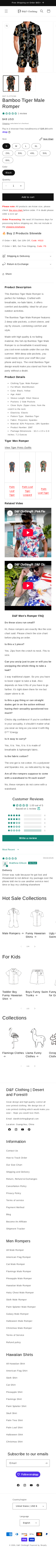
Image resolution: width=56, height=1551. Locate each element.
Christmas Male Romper (19, 1328)
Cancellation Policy (16, 1186)
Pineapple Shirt (14, 1392)
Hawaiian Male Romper (18, 1285)
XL (36, 146)
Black (9, 172)
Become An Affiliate (16, 1221)
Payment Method (15, 1207)
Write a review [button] (28, 838)
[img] (9, 858)
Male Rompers (11, 933)
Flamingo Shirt (14, 1399)
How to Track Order (16, 1157)
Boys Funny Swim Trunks (37, 993)
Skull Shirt (11, 1413)
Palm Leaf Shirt (14, 1427)
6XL (8, 160)
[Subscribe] (46, 1463)
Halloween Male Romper (19, 1321)
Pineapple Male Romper (19, 1278)
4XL (32, 153)
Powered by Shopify (38, 1545)
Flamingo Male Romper (18, 1271)
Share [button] (8, 274)
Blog (8, 1214)
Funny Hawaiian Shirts (35, 935)
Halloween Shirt (14, 1434)
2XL (8, 153)
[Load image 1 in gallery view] (11, 83)
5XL (45, 153)
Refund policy (13, 1342)
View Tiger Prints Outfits (18, 447)
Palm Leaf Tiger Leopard (27, 491)
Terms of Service (15, 1335)
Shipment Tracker (15, 1228)
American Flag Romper (18, 1257)
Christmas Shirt (14, 1441)
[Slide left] (21, 946)
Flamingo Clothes (13, 1052)
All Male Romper (15, 1250)
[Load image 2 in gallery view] (28, 83)
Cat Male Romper (15, 1264)
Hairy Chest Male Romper (20, 1292)
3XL (20, 153)
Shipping (6, 123)
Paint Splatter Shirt (16, 1406)
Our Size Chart (14, 1165)
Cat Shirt (11, 1385)
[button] (6, 11)
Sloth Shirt (11, 1377)
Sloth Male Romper (16, 1299)
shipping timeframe (15, 227)
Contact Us (12, 1150)
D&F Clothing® (22, 1545)
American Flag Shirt (16, 1370)
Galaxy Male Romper (17, 1314)
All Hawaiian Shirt (15, 1363)
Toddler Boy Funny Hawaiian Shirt (12, 995)
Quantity (6, 179)
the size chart (16, 210)
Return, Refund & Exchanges (21, 1179)
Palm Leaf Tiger (12, 491)
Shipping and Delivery (18, 1172)
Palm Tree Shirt (14, 1420)
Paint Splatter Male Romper (21, 1307)
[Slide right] (34, 946)
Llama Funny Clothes (34, 1054)
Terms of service (15, 1200)
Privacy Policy (13, 1193)
